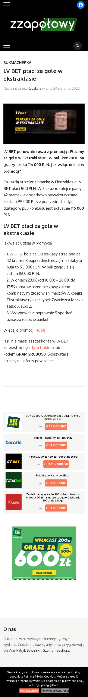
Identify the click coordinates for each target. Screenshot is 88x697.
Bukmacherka (17, 62)
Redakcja (34, 88)
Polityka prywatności (55, 690)
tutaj (40, 330)
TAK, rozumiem (29, 690)
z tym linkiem (41, 347)
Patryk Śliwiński (28, 650)
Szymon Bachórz (56, 650)
